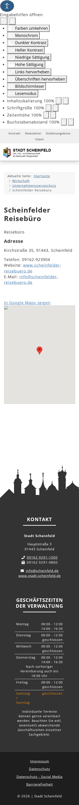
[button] (39, 350)
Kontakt (15, 133)
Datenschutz (39, 769)
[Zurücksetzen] (3, 20)
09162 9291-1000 (42, 557)
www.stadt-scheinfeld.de (39, 575)
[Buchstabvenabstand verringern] (64, 121)
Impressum (39, 761)
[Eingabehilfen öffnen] (7, 6)
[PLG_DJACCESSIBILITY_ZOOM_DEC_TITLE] (58, 100)
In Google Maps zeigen (27, 302)
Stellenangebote (58, 133)
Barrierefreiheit (39, 784)
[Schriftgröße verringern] (48, 107)
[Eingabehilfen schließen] (12, 20)
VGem (39, 139)
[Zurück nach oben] (71, 782)
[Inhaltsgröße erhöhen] (65, 100)
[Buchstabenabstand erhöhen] (71, 121)
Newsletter (33, 133)
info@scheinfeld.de (42, 570)
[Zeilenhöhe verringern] (46, 115)
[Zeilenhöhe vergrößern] (53, 115)
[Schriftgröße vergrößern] (55, 107)
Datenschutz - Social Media (39, 776)
